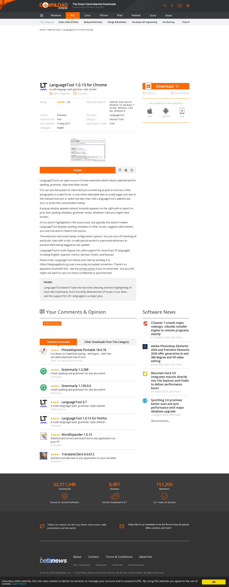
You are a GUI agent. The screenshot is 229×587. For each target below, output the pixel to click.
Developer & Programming (144, 22)
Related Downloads (58, 342)
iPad (119, 15)
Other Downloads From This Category (106, 342)
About (77, 557)
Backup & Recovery (93, 22)
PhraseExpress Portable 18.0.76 (84, 350)
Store (153, 15)
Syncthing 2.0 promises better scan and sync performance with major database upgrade (167, 405)
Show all (185, 22)
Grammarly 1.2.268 (75, 369)
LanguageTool (117, 115)
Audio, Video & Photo (68, 22)
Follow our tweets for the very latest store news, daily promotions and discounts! (77, 526)
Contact (93, 557)
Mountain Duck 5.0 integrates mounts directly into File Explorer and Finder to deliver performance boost (170, 380)
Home (42, 29)
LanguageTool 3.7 (74, 402)
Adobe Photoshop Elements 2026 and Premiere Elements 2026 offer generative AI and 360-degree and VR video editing (170, 353)
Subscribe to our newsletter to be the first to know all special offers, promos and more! (158, 526)
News (168, 15)
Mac (72, 15)
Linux (87, 15)
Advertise (145, 557)
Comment (82, 93)
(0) (68, 101)
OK (213, 582)
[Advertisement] (114, 56)
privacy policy (87, 268)
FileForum (117, 564)
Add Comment (52, 323)
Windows (56, 15)
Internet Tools (54, 29)
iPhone (104, 15)
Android (136, 15)
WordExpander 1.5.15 (77, 434)
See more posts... (160, 420)
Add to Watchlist (61, 93)
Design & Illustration (117, 22)
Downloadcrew (136, 564)
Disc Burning (168, 22)
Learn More (19, 583)
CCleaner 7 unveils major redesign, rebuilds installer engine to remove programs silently (170, 328)
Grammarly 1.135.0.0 (76, 386)
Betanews (101, 564)
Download (165, 86)
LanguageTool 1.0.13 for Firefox (84, 418)
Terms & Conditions (119, 557)
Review (78, 170)
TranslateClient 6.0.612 (78, 454)
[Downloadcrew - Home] (54, 6)
